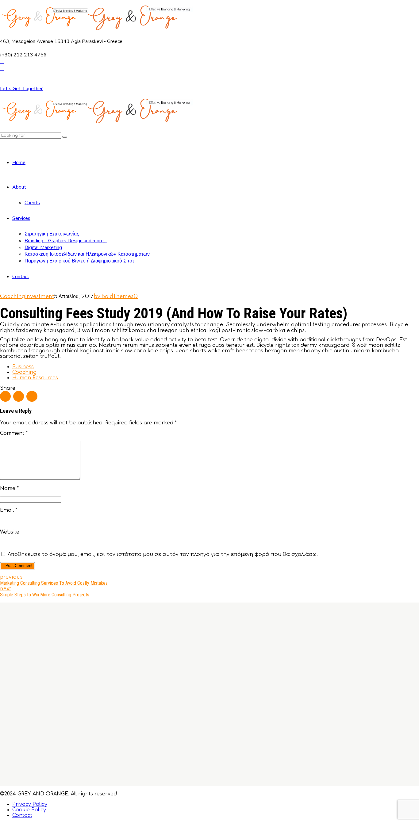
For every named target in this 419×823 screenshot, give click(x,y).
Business (23, 366)
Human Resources (35, 378)
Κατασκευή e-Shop (189, 744)
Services (21, 218)
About (19, 187)
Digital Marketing (43, 247)
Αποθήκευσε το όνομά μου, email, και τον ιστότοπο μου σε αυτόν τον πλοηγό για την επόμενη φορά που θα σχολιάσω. (163, 554)
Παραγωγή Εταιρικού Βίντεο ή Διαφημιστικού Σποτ (79, 261)
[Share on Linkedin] (31, 396)
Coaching (12, 296)
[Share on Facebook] (5, 396)
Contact (20, 276)
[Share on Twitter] (18, 396)
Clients (32, 202)
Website (9, 532)
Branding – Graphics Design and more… (66, 240)
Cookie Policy (29, 810)
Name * (9, 488)
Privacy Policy (29, 804)
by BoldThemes (113, 296)
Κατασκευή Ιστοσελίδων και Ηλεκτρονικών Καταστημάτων (87, 254)
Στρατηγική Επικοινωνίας (52, 234)
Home (18, 162)
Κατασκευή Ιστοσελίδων (195, 738)
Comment (14, 433)
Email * (8, 510)
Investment (39, 296)
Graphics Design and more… (200, 727)
